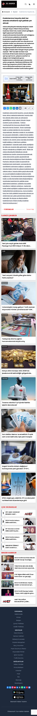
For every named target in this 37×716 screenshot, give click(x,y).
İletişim (18, 620)
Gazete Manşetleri (18, 642)
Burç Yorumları (18, 646)
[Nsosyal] (29, 687)
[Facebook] (4, 108)
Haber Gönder (18, 664)
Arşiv (18, 674)
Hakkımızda (18, 614)
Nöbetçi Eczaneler (18, 639)
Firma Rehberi (18, 667)
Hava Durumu (18, 633)
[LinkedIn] (17, 108)
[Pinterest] (27, 687)
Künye (18, 617)
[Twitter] (8, 108)
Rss (18, 677)
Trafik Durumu (18, 658)
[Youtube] (15, 687)
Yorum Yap (30, 209)
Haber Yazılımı (22, 702)
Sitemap (18, 680)
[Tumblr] (20, 687)
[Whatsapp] (11, 108)
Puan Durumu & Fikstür (18, 649)
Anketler (18, 671)
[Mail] (20, 108)
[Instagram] (12, 687)
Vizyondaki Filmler (18, 652)
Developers (18, 683)
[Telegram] (14, 108)
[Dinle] (25, 108)
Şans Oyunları (18, 655)
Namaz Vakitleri (18, 636)
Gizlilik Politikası (18, 627)
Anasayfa (7, 12)
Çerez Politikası (18, 624)
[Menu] (25, 4)
